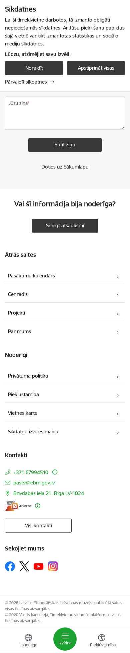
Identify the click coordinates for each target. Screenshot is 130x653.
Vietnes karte (22, 413)
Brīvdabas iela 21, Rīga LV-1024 (48, 493)
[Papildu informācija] (54, 472)
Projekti (16, 313)
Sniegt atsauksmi (65, 225)
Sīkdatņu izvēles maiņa (33, 431)
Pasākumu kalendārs (31, 275)
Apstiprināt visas (96, 68)
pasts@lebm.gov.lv (34, 482)
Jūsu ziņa (18, 103)
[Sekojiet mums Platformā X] (24, 566)
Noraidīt (34, 68)
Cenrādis (18, 294)
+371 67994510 (31, 472)
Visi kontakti (38, 525)
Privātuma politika (28, 376)
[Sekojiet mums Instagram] (53, 566)
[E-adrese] (18, 505)
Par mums (19, 331)
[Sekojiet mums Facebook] (10, 566)
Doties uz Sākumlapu (65, 167)
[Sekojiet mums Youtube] (39, 566)
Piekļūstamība (23, 394)
